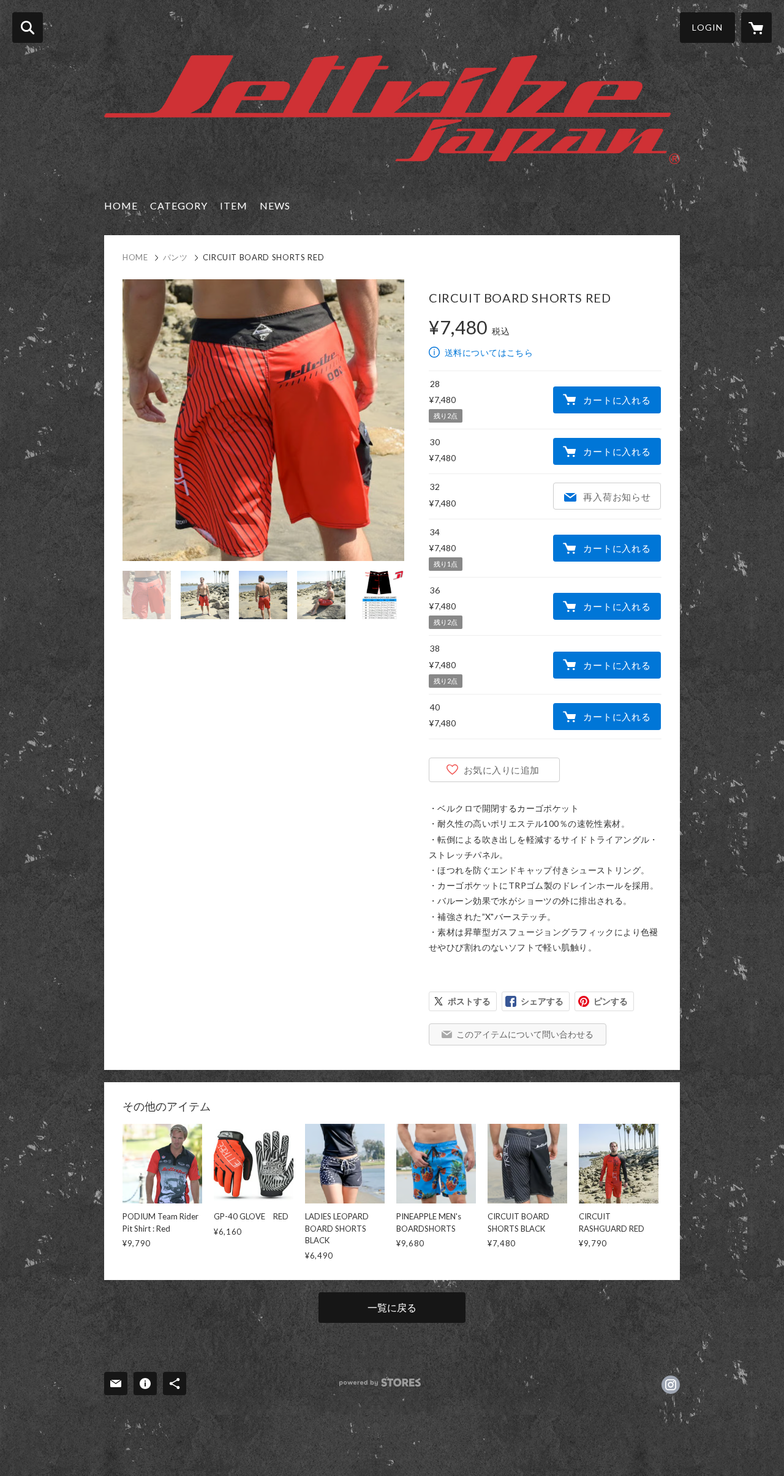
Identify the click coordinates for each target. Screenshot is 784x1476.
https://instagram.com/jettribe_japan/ (671, 1385)
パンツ (175, 257)
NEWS (275, 205)
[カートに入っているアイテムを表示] (756, 27)
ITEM (233, 205)
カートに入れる (616, 399)
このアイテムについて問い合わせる (525, 1034)
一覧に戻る (392, 1307)
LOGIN (707, 27)
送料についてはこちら (489, 352)
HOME (121, 205)
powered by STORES (380, 1382)
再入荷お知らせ (616, 496)
